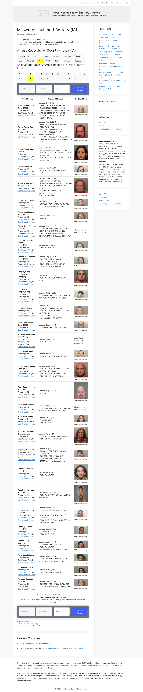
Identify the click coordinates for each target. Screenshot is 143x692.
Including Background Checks (110, 129)
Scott (48, 61)
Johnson (78, 56)
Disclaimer (103, 197)
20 (59, 595)
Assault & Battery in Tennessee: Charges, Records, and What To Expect (111, 74)
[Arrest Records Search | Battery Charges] (43, 14)
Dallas (46, 56)
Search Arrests (80, 88)
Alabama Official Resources (109, 63)
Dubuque (57, 56)
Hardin (68, 56)
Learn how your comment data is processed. (65, 648)
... (40, 595)
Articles (102, 126)
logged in (31, 643)
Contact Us (103, 194)
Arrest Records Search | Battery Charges (76, 12)
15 (43, 595)
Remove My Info (116, 3)
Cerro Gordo (24, 56)
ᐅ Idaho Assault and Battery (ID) (29, 626)
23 (69, 595)
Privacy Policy (104, 201)
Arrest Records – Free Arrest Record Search (92, 3)
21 (63, 595)
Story (57, 61)
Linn (20, 61)
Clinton (36, 56)
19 (56, 595)
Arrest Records (24, 621)
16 (46, 595)
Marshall (30, 61)
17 (49, 595)
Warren (67, 61)
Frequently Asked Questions (110, 204)
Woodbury (79, 61)
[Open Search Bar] (127, 3)
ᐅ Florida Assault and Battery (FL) (30, 624)
